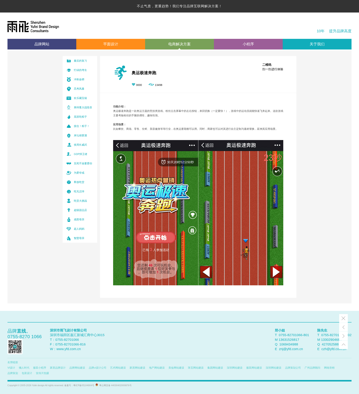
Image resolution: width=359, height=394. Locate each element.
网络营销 (329, 367)
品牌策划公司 (293, 367)
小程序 (248, 44)
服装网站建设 (254, 367)
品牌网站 (41, 44)
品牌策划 (12, 373)
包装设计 (27, 373)
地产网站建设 (157, 367)
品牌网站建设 (77, 367)
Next (343, 336)
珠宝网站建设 (196, 367)
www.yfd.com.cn (68, 349)
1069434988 (288, 344)
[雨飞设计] (33, 27)
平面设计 (110, 44)
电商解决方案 (179, 44)
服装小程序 (39, 367)
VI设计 (11, 367)
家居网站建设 (137, 367)
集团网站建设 (215, 367)
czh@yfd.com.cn (333, 349)
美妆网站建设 (176, 367)
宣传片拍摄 (42, 373)
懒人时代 (24, 367)
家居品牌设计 (58, 367)
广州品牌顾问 (312, 367)
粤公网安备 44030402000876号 (115, 385)
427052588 (330, 344)
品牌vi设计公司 (97, 367)
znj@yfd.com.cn (291, 349)
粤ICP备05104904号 (83, 385)
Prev (343, 327)
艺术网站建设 (118, 367)
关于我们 (317, 44)
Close (343, 318)
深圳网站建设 (235, 367)
